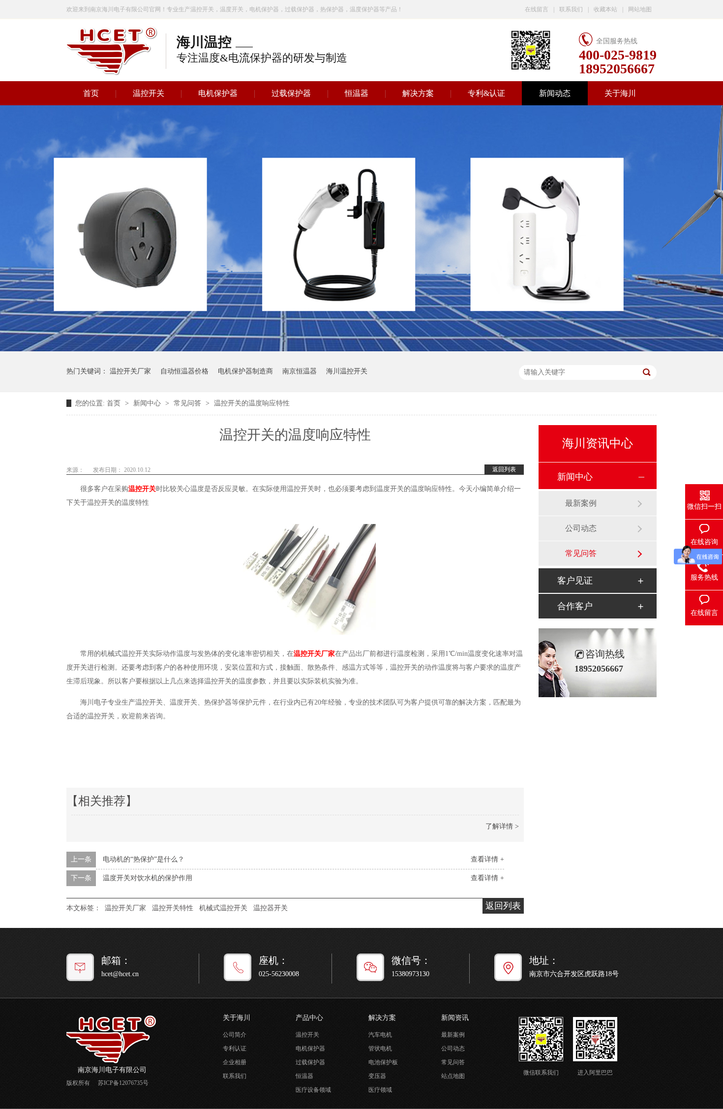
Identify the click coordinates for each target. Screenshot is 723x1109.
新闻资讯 (455, 1017)
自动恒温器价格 (184, 371)
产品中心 (309, 1017)
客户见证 (575, 580)
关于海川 (620, 93)
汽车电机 (380, 1034)
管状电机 (380, 1048)
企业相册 (234, 1062)
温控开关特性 (172, 908)
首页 (91, 93)
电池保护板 (383, 1062)
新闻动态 (555, 93)
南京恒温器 (299, 371)
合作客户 (575, 606)
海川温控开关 (346, 371)
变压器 (377, 1076)
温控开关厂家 (130, 371)
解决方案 (418, 93)
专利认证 (234, 1048)
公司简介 (234, 1034)
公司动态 (581, 528)
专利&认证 (486, 93)
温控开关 (148, 93)
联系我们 (571, 9)
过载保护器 (291, 93)
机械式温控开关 (223, 908)
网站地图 (640, 9)
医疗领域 (380, 1089)
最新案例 (581, 503)
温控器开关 (270, 908)
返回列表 (504, 469)
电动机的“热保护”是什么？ (143, 859)
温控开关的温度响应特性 (252, 403)
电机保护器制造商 (245, 371)
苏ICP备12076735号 (123, 1082)
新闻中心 (148, 403)
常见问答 (188, 403)
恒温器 (356, 93)
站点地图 (453, 1076)
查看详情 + (487, 859)
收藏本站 (605, 9)
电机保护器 (218, 93)
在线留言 (536, 9)
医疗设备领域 (313, 1089)
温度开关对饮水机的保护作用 (147, 878)
